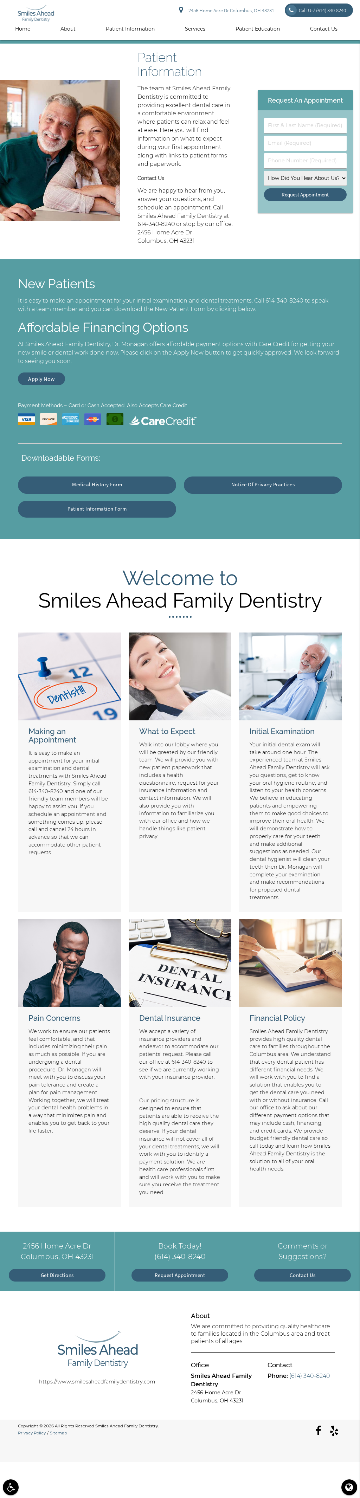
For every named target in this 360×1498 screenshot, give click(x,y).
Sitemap (58, 1433)
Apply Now (41, 378)
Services (195, 29)
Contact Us (324, 29)
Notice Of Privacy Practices (263, 484)
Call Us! (322, 10)
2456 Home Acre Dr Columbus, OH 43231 (230, 10)
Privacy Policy (32, 1433)
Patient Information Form (97, 509)
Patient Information (130, 29)
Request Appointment (180, 1275)
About (68, 29)
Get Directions (57, 1275)
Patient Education (258, 29)
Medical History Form (97, 484)
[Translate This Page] (349, 1487)
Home (22, 29)
